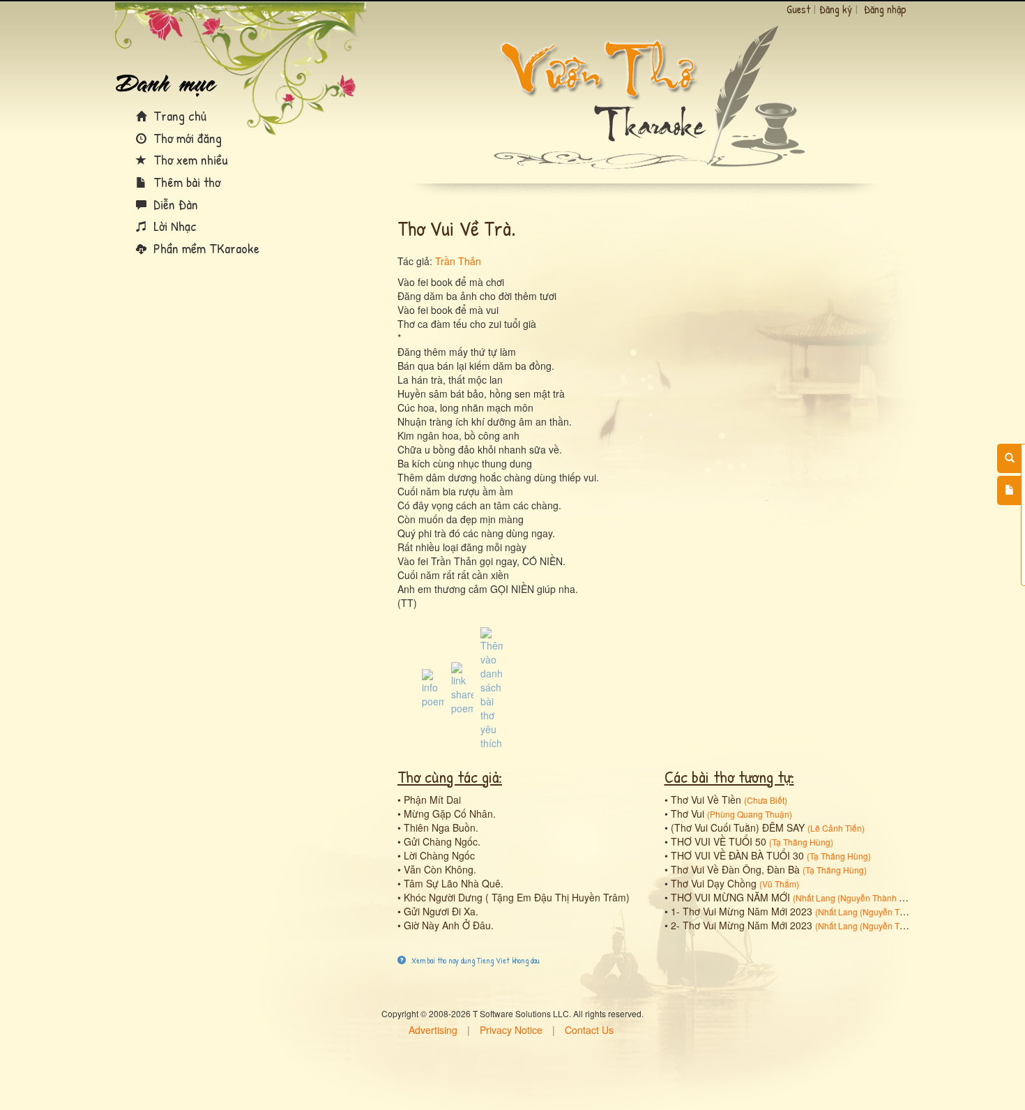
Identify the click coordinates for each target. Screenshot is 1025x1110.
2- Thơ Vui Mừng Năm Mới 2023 (741, 925)
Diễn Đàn (174, 204)
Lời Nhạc (173, 225)
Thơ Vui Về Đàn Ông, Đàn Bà (735, 869)
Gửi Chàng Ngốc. (442, 841)
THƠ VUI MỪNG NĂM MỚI (730, 897)
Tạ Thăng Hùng (801, 842)
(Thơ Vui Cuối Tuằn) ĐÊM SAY (738, 827)
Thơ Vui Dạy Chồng (714, 883)
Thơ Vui (687, 813)
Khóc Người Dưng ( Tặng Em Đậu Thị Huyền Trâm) (517, 897)
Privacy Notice (511, 1030)
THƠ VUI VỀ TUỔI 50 (718, 841)
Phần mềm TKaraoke (204, 248)
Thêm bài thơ (185, 181)
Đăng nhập (885, 9)
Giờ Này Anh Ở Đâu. (449, 925)
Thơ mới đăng (186, 137)
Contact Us (589, 1030)
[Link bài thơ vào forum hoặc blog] (462, 687)
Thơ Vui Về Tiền (706, 800)
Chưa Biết (765, 800)
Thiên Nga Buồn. (441, 827)
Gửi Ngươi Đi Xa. (441, 911)
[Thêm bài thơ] (1009, 490)
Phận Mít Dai (432, 800)
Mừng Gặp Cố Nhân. (450, 813)
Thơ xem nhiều (189, 159)
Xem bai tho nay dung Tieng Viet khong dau (474, 960)
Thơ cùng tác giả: (449, 776)
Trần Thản (458, 261)
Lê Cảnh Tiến (836, 828)
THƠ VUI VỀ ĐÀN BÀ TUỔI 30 (737, 855)
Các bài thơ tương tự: (729, 776)
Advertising (433, 1030)
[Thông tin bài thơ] (433, 687)
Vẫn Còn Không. (440, 869)
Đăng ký (835, 9)
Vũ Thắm (779, 884)
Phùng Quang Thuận (749, 814)
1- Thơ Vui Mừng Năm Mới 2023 (741, 911)
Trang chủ (178, 115)
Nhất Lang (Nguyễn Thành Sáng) (859, 897)
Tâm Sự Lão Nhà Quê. (453, 883)
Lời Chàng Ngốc (439, 855)
